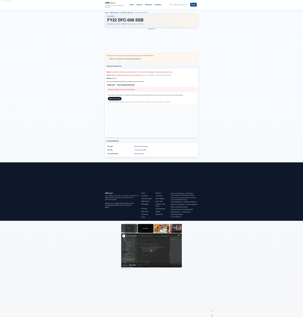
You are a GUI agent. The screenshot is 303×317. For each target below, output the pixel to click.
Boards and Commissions (178, 204)
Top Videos (158, 5)
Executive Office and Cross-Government (182, 209)
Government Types (146, 198)
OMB (110, 2)
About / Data (159, 201)
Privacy (143, 217)
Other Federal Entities (177, 214)
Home (106, 12)
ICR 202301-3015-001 (127, 12)
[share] (178, 235)
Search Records (131, 236)
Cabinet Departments (177, 202)
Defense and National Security (179, 207)
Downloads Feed (160, 209)
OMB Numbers (145, 201)
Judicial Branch (186, 212)
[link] (123, 235)
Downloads (148, 5)
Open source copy (114, 99)
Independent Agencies (189, 202)
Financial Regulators (192, 204)
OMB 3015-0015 (114, 12)
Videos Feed (144, 211)
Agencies (139, 5)
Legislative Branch (176, 212)
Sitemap (158, 211)
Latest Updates (160, 198)
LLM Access (144, 214)
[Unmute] (124, 232)
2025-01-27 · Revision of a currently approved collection (125, 59)
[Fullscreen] (136, 232)
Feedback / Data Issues (160, 205)
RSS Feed (144, 209)
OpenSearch (159, 214)
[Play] (122, 232)
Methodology (144, 204)
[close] (212, 311)
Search (131, 5)
